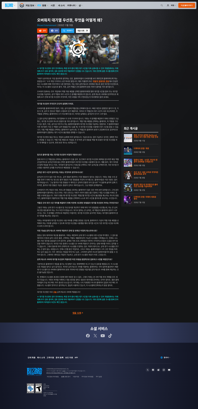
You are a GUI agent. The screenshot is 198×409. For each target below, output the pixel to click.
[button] (186, 5)
